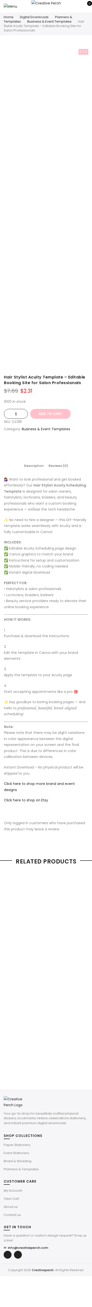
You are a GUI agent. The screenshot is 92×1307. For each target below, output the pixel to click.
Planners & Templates (21, 1169)
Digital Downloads (34, 17)
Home (8, 17)
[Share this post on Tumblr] (61, 446)
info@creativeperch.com (26, 1247)
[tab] (34, 465)
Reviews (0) (58, 466)
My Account (13, 1190)
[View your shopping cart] (86, 6)
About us (11, 1206)
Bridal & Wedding (17, 1161)
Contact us (12, 1215)
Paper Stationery (17, 1145)
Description (34, 466)
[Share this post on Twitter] (41, 446)
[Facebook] (8, 1255)
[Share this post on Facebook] (31, 446)
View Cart (11, 1198)
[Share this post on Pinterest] (51, 446)
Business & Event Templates (49, 21)
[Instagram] (18, 1255)
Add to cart (50, 414)
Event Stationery (16, 1153)
